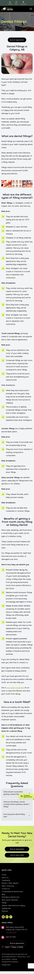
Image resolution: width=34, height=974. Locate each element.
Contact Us (6, 889)
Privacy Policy (21, 957)
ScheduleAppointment (28, 796)
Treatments (6, 880)
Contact (10, 4)
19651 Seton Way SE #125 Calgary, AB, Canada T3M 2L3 (16, 928)
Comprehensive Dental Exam (12, 892)
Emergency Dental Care (10, 897)
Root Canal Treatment (10, 900)
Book (16, 4)
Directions (23, 4)
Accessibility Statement (9, 957)
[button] (31, 9)
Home (4, 875)
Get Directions (11, 932)
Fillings (4, 903)
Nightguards (6, 908)
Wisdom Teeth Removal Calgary (13, 906)
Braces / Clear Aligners (10, 883)
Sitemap (5, 911)
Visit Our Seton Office (17, 855)
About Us (5, 878)
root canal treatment (15, 688)
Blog (3, 894)
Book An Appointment (17, 849)
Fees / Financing (8, 886)
